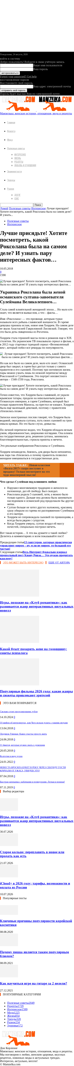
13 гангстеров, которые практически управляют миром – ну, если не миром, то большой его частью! (36, 545)
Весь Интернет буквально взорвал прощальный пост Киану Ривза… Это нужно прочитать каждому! (36, 555)
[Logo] (18, 110)
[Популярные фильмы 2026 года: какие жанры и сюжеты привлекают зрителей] (19, 684)
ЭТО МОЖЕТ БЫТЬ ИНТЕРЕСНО (23, 562)
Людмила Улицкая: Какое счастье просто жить (23, 733)
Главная (11, 122)
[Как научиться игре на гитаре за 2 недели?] (9, 976)
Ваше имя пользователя (47, 65)
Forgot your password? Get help (18, 76)
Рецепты (18, 161)
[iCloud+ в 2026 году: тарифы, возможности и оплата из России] (9, 876)
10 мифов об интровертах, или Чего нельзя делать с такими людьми (34, 722)
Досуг (17, 195)
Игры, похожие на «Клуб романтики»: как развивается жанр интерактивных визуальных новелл (36, 606)
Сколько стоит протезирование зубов (19, 711)
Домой (4, 208)
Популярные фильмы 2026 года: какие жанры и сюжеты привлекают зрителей (36, 693)
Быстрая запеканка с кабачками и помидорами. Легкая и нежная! (32, 781)
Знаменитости (14, 171)
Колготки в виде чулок (11, 756)
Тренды (11, 180)
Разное (10, 188)
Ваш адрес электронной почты (52, 86)
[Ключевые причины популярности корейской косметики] (9, 913)
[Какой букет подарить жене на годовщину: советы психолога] (19, 641)
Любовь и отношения (25, 165)
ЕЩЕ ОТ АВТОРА (59, 562)
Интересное (20, 154)
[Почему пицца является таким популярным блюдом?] (9, 945)
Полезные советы (16, 148)
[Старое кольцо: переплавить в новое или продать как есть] (9, 845)
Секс (16, 198)
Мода (10, 139)
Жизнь (17, 158)
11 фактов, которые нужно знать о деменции (22, 745)
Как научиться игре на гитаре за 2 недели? (33, 983)
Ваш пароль (40, 69)
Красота (11, 131)
